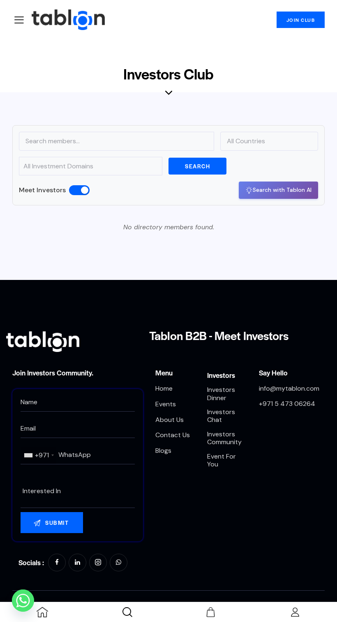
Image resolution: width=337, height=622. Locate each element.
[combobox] (38, 455)
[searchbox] (78, 491)
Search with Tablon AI (282, 189)
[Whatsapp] (23, 600)
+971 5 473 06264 (287, 403)
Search (197, 166)
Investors (221, 375)
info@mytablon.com (289, 388)
